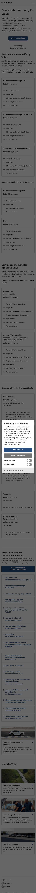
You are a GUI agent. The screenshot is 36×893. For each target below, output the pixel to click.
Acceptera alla (18, 449)
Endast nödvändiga (18, 455)
